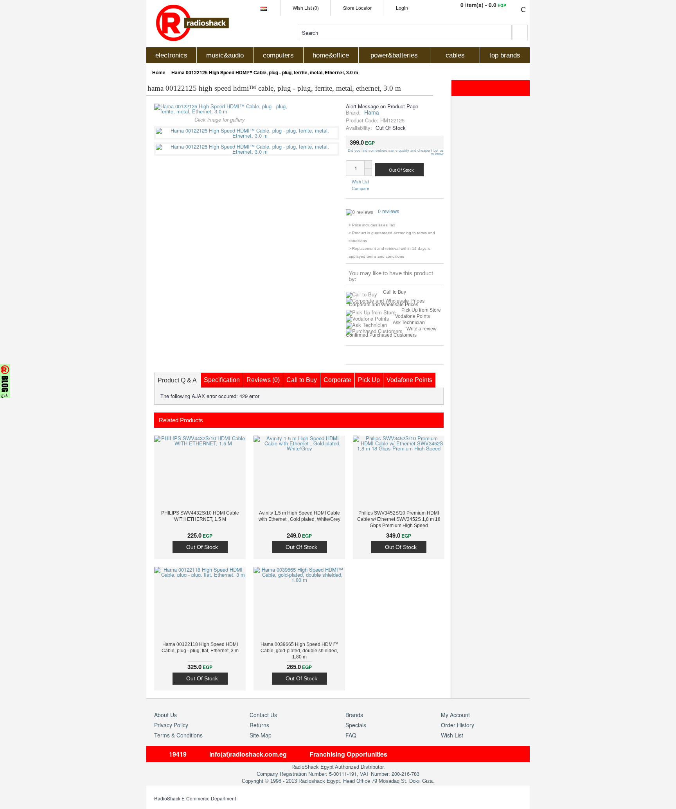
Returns (259, 725)
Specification (222, 380)
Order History (457, 725)
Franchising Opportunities (348, 754)
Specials (355, 725)
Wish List (360, 181)
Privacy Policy (171, 725)
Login (402, 7)
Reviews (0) (263, 380)
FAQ (350, 735)
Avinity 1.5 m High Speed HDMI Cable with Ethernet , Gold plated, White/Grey (299, 516)
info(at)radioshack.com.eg (248, 754)
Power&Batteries (394, 55)
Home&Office (331, 55)
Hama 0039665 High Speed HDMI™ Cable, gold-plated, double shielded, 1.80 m (299, 651)
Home (158, 72)
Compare (360, 187)
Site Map (260, 735)
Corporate (337, 380)
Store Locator (357, 7)
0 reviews (388, 211)
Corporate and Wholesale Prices (383, 304)
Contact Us (263, 715)
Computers (278, 55)
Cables (455, 55)
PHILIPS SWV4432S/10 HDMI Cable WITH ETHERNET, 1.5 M (200, 516)
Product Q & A (177, 380)
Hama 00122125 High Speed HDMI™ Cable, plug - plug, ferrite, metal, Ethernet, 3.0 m (264, 72)
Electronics (171, 55)
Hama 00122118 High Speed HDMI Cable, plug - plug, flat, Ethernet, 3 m (200, 647)
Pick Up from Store (421, 310)
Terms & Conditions (178, 735)
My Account (455, 715)
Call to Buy (394, 292)
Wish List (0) (306, 7)
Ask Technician (409, 322)
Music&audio (225, 55)
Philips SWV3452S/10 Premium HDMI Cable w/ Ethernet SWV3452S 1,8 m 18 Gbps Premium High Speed (398, 519)
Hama (371, 112)
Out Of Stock (202, 547)
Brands (354, 715)
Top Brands (504, 55)
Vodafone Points (412, 316)
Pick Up (369, 380)
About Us (165, 715)
